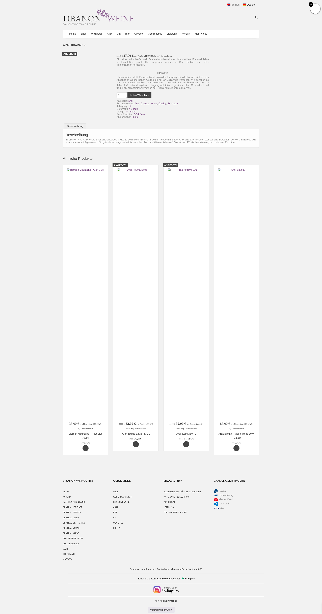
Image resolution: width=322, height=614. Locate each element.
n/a (130, 106)
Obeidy (162, 103)
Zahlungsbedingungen (175, 512)
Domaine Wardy (71, 544)
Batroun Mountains (74, 502)
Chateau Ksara (149, 103)
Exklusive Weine (121, 502)
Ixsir (65, 549)
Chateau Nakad (71, 533)
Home (72, 33)
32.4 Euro (139, 114)
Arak (108, 34)
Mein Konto (201, 33)
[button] (86, 448)
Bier (127, 33)
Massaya (67, 559)
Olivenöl (138, 33)
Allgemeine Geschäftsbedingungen (182, 491)
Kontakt (186, 33)
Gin (119, 33)
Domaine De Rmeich (73, 538)
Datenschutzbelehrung (177, 497)
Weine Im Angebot (122, 497)
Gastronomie (155, 33)
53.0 (135, 116)
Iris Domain (69, 554)
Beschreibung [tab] (75, 126)
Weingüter (95, 34)
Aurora (67, 497)
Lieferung (172, 33)
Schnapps (173, 103)
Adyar (66, 491)
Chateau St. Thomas (74, 523)
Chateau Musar (71, 528)
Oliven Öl (118, 523)
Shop (82, 34)
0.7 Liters (131, 111)
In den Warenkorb (139, 95)
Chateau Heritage (72, 507)
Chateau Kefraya (72, 512)
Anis (137, 103)
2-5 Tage (133, 108)
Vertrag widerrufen (161, 609)
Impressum (169, 502)
